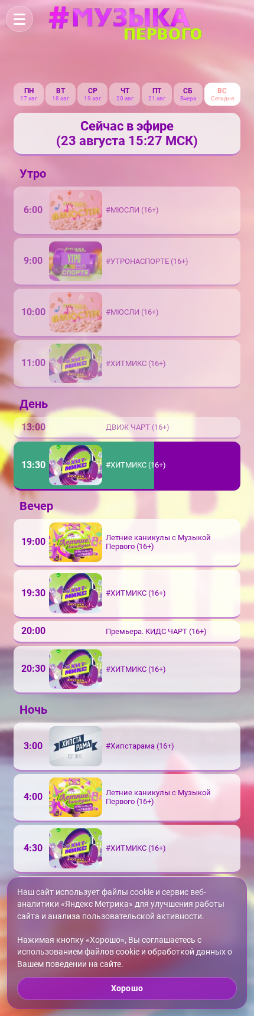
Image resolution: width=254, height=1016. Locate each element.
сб (188, 91)
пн (29, 91)
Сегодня (222, 98)
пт (156, 91)
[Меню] (19, 19)
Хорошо (127, 988)
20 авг (124, 98)
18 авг (60, 98)
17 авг (28, 98)
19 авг (92, 98)
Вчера (188, 98)
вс (222, 91)
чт (125, 91)
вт (60, 91)
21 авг (156, 98)
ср (92, 91)
